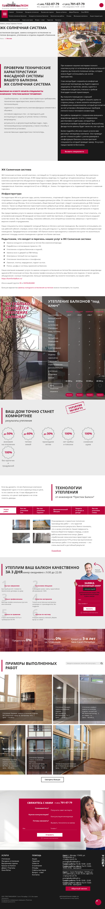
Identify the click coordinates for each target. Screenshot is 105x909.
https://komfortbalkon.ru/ (12, 278)
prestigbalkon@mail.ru (71, 862)
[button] (5, 14)
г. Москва (8, 38)
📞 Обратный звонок (78, 888)
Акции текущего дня (96, 16)
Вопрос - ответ (38, 872)
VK (20, 283)
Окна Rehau (6, 870)
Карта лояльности (14, 20)
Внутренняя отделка (47, 12)
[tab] (24, 510)
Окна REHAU (85, 12)
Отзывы (69, 16)
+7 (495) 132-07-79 (70, 859)
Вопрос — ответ (40, 20)
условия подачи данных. (93, 612)
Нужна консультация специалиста (54, 386)
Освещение (53, 341)
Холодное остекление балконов (38, 16)
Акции (34, 859)
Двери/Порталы (74, 12)
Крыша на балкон (61, 12)
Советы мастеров (27, 20)
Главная (11, 12)
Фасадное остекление (32, 12)
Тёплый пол (53, 338)
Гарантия (50, 20)
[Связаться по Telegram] (92, 5)
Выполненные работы (57, 16)
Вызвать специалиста (74, 151)
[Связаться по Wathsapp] (97, 5)
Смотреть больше (52, 779)
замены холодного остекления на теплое (35, 287)
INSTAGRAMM (29, 283)
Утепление (19, 12)
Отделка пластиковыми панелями (54, 347)
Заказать (69, 395)
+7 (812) (73, 4)
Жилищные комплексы (81, 16)
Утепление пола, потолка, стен (54, 331)
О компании (37, 866)
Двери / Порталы (8, 868)
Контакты (58, 20)
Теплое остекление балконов (17, 16)
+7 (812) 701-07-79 (70, 876)
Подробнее (56, 550)
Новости (35, 863)
